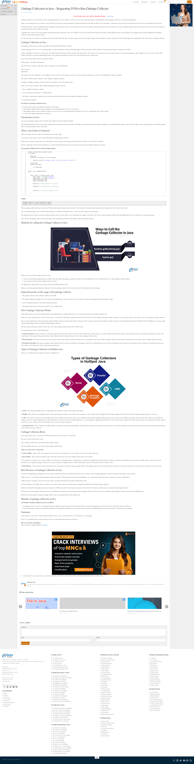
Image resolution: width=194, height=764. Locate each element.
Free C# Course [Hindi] (58, 740)
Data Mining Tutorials (107, 674)
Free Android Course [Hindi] (60, 753)
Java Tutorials (153, 663)
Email (98, 637)
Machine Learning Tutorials (108, 660)
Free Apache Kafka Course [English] (61, 712)
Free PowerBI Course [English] (60, 699)
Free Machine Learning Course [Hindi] (62, 677)
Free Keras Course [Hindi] (59, 692)
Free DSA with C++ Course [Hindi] (61, 746)
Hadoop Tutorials (106, 700)
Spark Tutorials (105, 701)
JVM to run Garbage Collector (70, 575)
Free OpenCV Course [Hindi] (60, 690)
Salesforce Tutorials (155, 696)
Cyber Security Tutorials (156, 699)
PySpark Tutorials (106, 703)
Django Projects (105, 732)
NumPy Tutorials (106, 667)
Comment (24, 627)
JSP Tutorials (153, 665)
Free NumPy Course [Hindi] (59, 685)
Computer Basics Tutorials (156, 705)
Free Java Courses (57, 663)
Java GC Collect (60, 575)
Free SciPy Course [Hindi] (59, 688)
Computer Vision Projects (108, 728)
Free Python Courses (58, 658)
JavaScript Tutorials (155, 674)
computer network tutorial (156, 703)
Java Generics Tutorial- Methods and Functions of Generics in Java (145, 611)
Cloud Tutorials (105, 710)
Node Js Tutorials (154, 676)
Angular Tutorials (154, 678)
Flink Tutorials (105, 705)
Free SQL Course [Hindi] (59, 697)
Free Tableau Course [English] (60, 696)
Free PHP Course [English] (59, 742)
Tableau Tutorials (106, 689)
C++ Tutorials (153, 660)
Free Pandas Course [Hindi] (59, 681)
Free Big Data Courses (58, 661)
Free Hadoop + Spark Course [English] (62, 715)
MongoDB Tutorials (106, 680)
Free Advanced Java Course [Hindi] (61, 735)
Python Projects (105, 721)
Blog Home (136, 2)
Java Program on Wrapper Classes (69, 611)
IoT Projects (104, 730)
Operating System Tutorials (156, 701)
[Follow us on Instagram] (4, 687)
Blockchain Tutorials (155, 694)
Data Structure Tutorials (156, 661)
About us (6, 695)
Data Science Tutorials (107, 658)
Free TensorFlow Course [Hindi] (60, 687)
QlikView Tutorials (106, 692)
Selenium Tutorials (154, 683)
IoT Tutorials (105, 681)
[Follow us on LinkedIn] (7, 687)
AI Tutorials (104, 687)
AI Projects (104, 726)
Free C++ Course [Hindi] (59, 737)
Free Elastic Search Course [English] (61, 701)
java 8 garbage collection (38, 575)
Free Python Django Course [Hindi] (61, 751)
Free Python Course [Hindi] (59, 679)
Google (45, 525)
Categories (153, 2)
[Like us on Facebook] (16, 687)
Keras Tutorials (105, 671)
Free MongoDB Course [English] (61, 721)
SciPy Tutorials (105, 669)
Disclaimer (6, 706)
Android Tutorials (154, 685)
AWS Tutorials (105, 712)
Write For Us (7, 700)
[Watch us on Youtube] (13, 687)
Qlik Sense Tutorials (106, 694)
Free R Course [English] (58, 694)
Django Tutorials (154, 671)
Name (23, 637)
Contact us (6, 697)
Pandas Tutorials (105, 665)
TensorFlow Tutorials (107, 663)
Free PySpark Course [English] (60, 717)
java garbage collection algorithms (50, 575)
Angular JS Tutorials (155, 680)
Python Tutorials (105, 661)
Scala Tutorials (153, 669)
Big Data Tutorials (106, 698)
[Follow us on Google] (191, 760)
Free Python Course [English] (60, 676)
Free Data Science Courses (59, 660)
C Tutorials (153, 658)
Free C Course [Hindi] (58, 739)
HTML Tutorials (154, 672)
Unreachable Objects (99, 575)
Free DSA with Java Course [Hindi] (61, 749)
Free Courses (162, 2)
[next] (166, 606)
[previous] (20, 606)
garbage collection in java (27, 575)
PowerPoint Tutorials (155, 708)
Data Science (144, 2)
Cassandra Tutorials (106, 678)
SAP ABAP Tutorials (155, 681)
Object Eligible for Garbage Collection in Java (85, 575)
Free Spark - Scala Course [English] (61, 710)
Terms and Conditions (9, 702)
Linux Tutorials (154, 692)
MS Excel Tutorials (155, 710)
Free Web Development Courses (60, 667)
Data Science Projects (107, 725)
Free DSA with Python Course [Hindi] (62, 748)
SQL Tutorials (105, 676)
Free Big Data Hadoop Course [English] (62, 708)
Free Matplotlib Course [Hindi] (60, 683)
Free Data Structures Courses (60, 665)
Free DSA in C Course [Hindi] (60, 744)
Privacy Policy (7, 704)
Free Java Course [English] (59, 731)
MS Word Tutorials (155, 706)
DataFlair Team (27, 12)
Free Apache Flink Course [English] (61, 713)
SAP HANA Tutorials (107, 696)
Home (5, 693)
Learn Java (110, 16)
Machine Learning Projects (108, 723)
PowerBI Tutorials (106, 690)
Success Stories (7, 699)
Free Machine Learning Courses (60, 669)
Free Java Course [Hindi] (59, 733)
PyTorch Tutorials (106, 672)
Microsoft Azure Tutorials (108, 714)
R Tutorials (104, 683)
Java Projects (105, 734)
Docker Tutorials (154, 697)
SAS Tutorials (105, 685)
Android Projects (106, 735)
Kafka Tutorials (105, 707)
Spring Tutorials (154, 667)
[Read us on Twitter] (10, 687)
